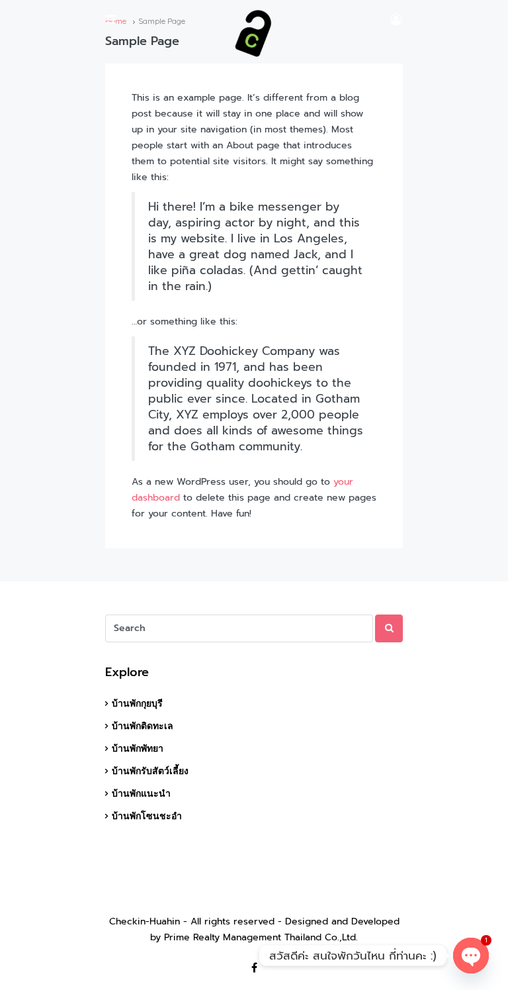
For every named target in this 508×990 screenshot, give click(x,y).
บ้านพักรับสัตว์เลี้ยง (150, 771)
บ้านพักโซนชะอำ (147, 816)
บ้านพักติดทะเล (142, 726)
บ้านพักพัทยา (137, 748)
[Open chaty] (471, 955)
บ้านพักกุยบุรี (137, 703)
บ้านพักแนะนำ (141, 793)
